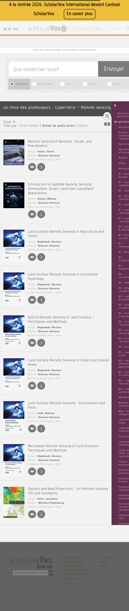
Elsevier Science (49, 155)
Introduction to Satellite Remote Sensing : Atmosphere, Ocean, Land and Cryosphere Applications (61, 189)
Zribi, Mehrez (46, 413)
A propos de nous (73, 562)
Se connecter (118, 29)
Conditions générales (75, 570)
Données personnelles (76, 574)
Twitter (103, 562)
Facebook (105, 557)
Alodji (122, 163)
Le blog (68, 583)
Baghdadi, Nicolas (49, 241)
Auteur (92, 84)
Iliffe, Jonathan (48, 498)
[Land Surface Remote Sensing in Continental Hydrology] (13, 303)
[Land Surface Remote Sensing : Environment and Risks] (13, 432)
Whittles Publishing (51, 502)
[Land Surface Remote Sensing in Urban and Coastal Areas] (13, 389)
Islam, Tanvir (46, 151)
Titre (68, 84)
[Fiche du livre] (41, 170)
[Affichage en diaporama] (107, 124)
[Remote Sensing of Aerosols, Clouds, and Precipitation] (13, 164)
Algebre (123, 158)
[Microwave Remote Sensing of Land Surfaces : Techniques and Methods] (13, 474)
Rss (66, 587)
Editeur (117, 84)
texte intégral (45, 84)
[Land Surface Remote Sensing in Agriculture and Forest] (13, 260)
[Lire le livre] (32, 170)
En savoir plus (80, 14)
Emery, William (47, 198)
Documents (22, 84)
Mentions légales (73, 566)
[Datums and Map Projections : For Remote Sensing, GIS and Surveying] (13, 517)
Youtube (104, 566)
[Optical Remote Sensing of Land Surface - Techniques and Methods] (13, 346)
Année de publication (58, 126)
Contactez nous (72, 578)
